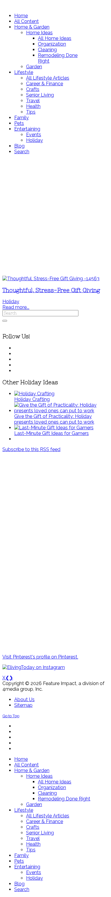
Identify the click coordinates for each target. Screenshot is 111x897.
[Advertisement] (55, 215)
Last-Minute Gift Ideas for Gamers (51, 433)
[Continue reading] (34, 393)
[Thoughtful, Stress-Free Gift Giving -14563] (50, 278)
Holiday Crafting (32, 399)
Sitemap (23, 705)
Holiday (10, 301)
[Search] (4, 321)
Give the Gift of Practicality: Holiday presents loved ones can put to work (54, 419)
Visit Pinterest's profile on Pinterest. (40, 657)
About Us (24, 699)
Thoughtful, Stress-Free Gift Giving (51, 290)
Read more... (15, 307)
